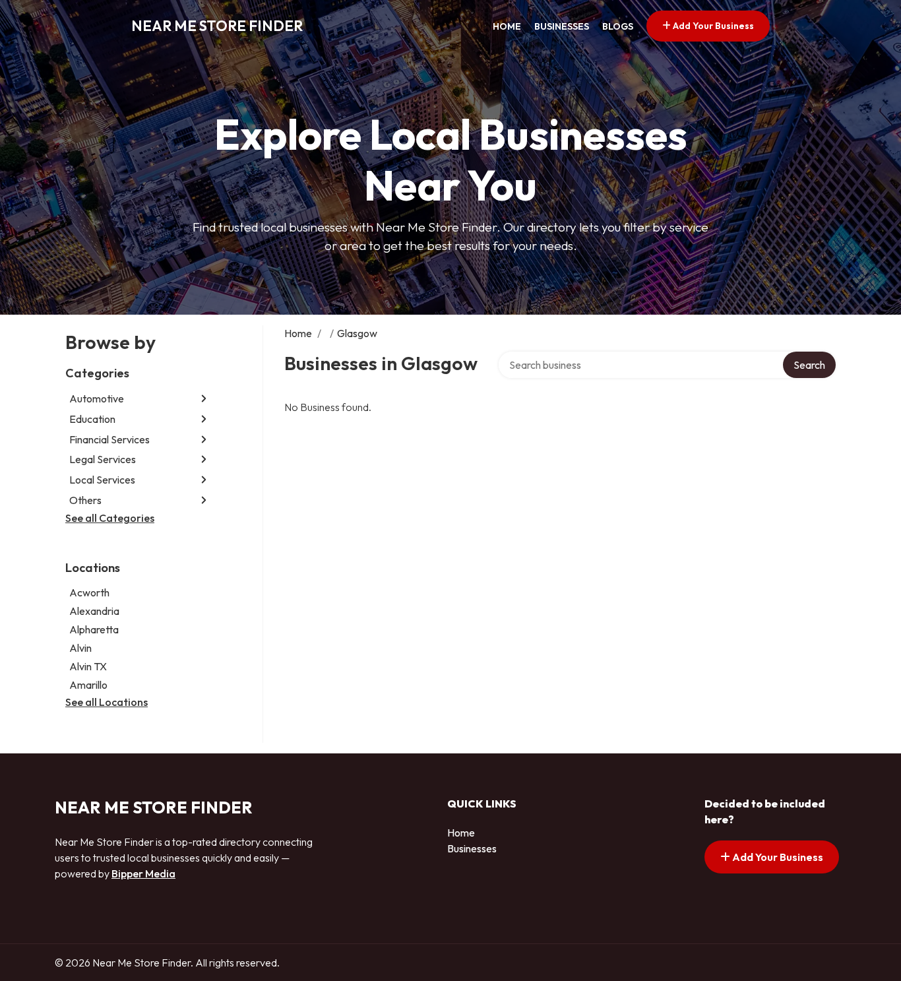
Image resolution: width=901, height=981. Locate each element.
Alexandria (94, 610)
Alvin (80, 647)
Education (92, 419)
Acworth (89, 592)
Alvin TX (88, 666)
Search (809, 364)
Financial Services (109, 439)
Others (85, 500)
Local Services (102, 479)
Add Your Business (712, 26)
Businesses (561, 26)
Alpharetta (94, 629)
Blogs (617, 26)
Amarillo (88, 684)
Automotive (96, 398)
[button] (204, 399)
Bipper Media (143, 873)
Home (507, 26)
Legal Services (102, 459)
